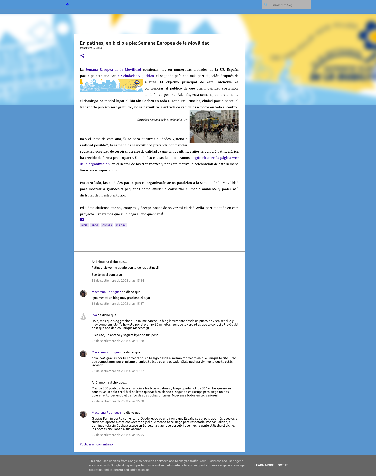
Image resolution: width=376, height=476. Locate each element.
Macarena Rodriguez (106, 292)
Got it (283, 465)
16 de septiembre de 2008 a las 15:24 (118, 280)
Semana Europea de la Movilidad (113, 69)
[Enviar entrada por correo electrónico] (82, 221)
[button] (82, 56)
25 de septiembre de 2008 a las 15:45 (118, 435)
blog (95, 225)
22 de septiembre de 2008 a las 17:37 (118, 371)
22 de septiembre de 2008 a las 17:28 (118, 341)
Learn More (264, 465)
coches (107, 225)
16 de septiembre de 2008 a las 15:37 (118, 303)
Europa (121, 225)
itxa (94, 315)
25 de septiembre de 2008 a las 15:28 (118, 401)
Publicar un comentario (96, 444)
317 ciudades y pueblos (136, 76)
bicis (84, 225)
